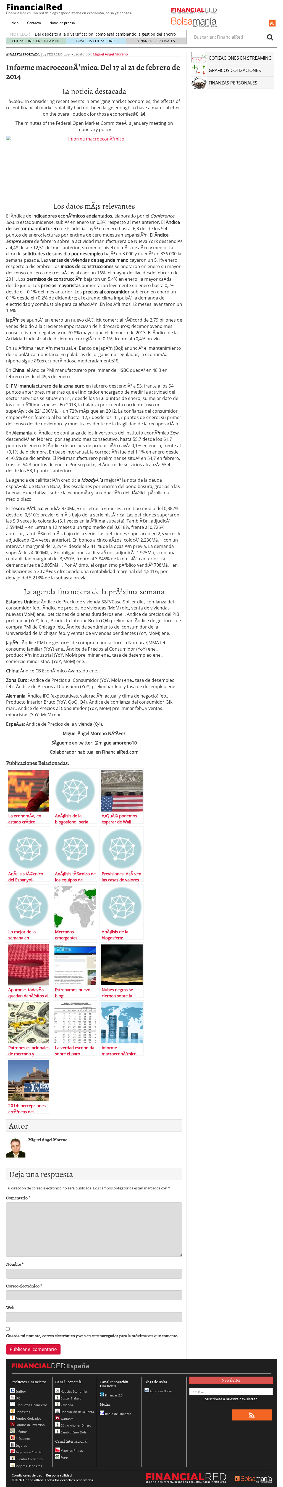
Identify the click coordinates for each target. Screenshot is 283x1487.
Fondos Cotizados (28, 1418)
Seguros (21, 1445)
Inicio (15, 22)
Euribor (20, 1391)
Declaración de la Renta (77, 1412)
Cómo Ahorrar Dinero (75, 1425)
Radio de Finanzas (117, 1414)
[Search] (270, 37)
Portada (32, 54)
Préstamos (22, 1438)
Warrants (66, 1419)
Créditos (21, 1432)
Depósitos (22, 1412)
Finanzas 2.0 (113, 1395)
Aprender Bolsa (160, 1391)
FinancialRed (34, 7)
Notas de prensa (62, 22)
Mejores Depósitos (28, 1466)
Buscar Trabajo (71, 1398)
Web (10, 1307)
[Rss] (272, 23)
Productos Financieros (31, 1405)
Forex (64, 1457)
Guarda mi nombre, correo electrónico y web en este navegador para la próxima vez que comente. (92, 1335)
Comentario (18, 1198)
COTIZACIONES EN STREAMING (36, 41)
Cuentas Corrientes (29, 1459)
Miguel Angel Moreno (110, 54)
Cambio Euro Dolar (74, 1432)
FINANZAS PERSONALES (156, 41)
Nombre (15, 1264)
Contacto (34, 22)
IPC (17, 1398)
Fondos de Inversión (30, 1425)
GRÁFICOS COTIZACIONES (96, 41)
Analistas (15, 54)
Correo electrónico (24, 1286)
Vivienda (66, 1405)
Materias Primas (71, 1450)
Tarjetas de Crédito (28, 1452)
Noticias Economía (73, 1391)
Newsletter (231, 1380)
